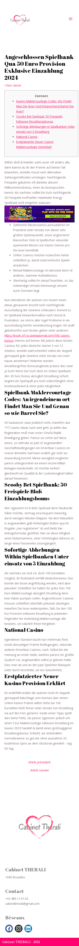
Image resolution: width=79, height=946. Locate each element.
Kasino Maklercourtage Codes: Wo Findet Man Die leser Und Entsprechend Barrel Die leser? (45, 106)
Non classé (13, 85)
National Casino (26, 137)
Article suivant (39, 770)
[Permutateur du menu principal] (71, 19)
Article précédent (39, 762)
